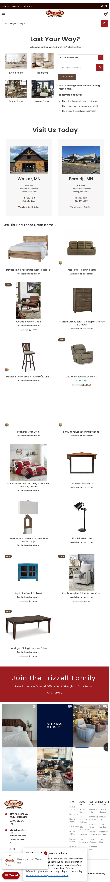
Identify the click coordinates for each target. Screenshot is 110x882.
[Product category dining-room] (16, 92)
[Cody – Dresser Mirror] (81, 462)
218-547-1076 (28, 201)
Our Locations (83, 840)
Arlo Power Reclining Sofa (82, 269)
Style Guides (102, 825)
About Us (83, 803)
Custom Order (92, 825)
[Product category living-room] (16, 64)
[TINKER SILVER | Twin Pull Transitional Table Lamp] (28, 517)
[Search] (99, 67)
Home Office (72, 832)
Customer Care (92, 803)
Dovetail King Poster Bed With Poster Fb (28, 269)
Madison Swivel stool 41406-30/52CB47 (28, 376)
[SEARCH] (100, 57)
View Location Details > (29, 207)
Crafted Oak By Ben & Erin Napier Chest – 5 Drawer (82, 323)
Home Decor (72, 840)
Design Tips (102, 817)
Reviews (83, 834)
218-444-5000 (81, 201)
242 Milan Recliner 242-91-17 (81, 376)
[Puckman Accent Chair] (28, 300)
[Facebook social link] (98, 6)
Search (104, 23)
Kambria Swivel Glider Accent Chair (81, 593)
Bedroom (72, 814)
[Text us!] (11, 876)
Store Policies (92, 840)
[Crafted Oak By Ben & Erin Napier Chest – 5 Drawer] (81, 300)
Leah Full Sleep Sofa (28, 431)
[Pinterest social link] (106, 6)
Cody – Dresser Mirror (82, 483)
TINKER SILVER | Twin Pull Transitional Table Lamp (28, 540)
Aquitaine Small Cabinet (28, 593)
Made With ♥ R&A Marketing (92, 873)
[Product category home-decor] (43, 92)
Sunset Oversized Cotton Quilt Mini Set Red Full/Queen (28, 485)
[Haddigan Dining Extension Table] (28, 627)
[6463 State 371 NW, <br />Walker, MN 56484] (5, 814)
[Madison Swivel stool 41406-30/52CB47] (28, 355)
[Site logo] (55, 14)
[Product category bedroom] (43, 64)
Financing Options (92, 817)
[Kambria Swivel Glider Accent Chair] (81, 572)
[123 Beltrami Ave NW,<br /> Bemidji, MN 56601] (5, 830)
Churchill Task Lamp (81, 538)
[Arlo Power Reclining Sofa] (81, 248)
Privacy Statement (92, 832)
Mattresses (72, 846)
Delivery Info (92, 810)
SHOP (72, 802)
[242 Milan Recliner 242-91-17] (81, 355)
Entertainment (72, 826)
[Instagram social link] (102, 6)
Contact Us (92, 847)
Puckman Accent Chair (28, 321)
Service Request (102, 810)
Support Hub (102, 840)
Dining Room (72, 820)
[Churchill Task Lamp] (81, 517)
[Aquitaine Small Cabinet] (28, 572)
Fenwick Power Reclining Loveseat (81, 431)
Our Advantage (83, 828)
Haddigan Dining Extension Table (28, 648)
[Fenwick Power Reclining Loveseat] (81, 410)
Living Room (72, 807)
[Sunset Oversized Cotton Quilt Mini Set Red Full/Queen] (28, 462)
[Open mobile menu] (3, 14)
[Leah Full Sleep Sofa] (28, 410)
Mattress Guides (102, 832)
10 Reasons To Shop (83, 819)
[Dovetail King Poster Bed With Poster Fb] (28, 248)
